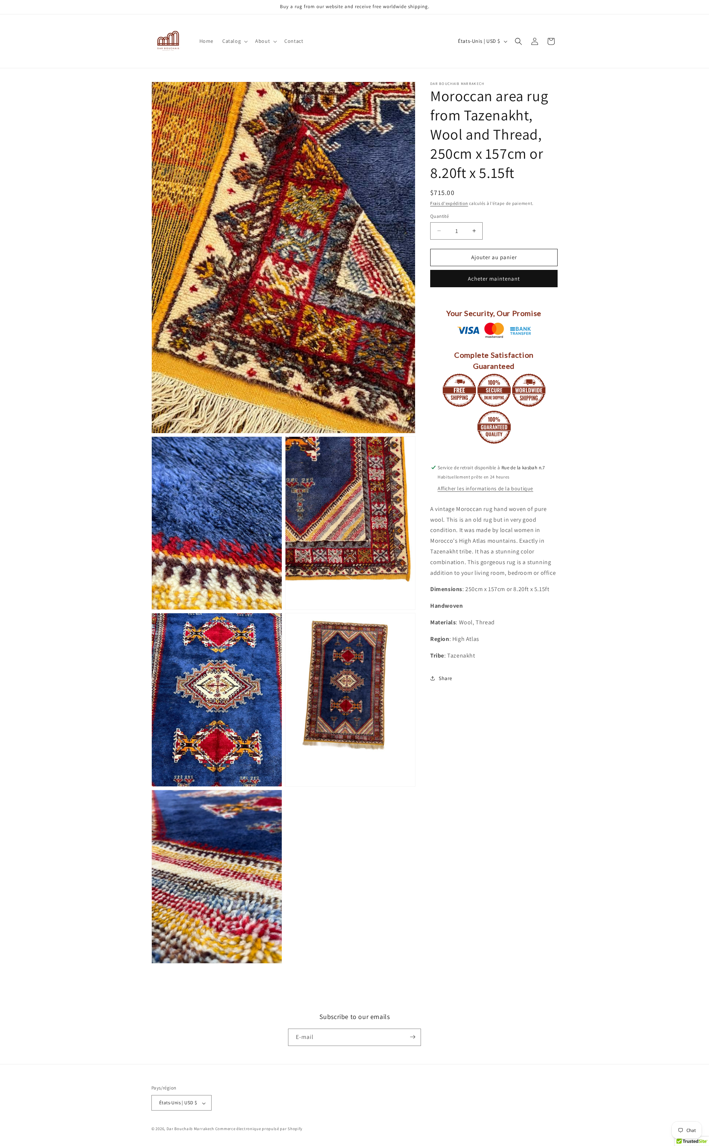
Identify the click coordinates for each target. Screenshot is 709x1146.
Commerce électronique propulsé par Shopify (258, 1129)
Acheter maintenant (494, 278)
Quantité (439, 216)
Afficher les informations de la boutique (485, 488)
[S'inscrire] (412, 1037)
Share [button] (445, 678)
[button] (234, 41)
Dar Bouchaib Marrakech (190, 1129)
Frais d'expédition (449, 203)
